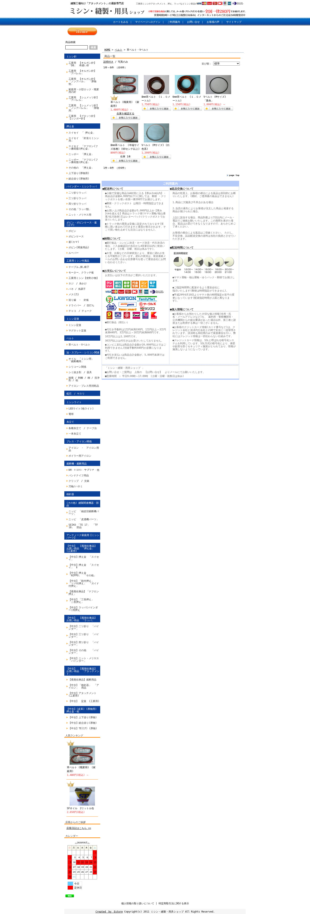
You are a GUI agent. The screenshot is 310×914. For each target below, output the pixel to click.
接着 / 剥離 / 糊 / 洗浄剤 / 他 (84, 379)
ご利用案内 (173, 21)
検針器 (70, 494)
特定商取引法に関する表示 (174, 903)
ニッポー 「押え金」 (81, 154)
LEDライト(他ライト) (81, 408)
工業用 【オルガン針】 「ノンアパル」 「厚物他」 (84, 81)
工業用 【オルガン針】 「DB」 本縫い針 (84, 64)
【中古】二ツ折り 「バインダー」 (84, 627)
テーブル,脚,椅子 (79, 267)
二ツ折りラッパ (77, 192)
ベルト (70, 338)
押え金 (70, 126)
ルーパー (74, 252)
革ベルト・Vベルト (79, 344)
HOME (107, 49)
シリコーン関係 (77, 366)
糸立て (70, 421)
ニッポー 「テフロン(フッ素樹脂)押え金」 (83, 161)
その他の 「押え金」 (81, 167)
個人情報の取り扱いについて (137, 903)
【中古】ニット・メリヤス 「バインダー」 (84, 659)
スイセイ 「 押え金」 (82, 132)
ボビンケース (76, 236)
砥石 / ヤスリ (75, 393)
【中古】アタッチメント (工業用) (84, 694)
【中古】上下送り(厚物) (83, 717)
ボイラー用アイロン (80, 455)
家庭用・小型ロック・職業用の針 (84, 90)
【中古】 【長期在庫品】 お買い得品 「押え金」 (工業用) (82, 548)
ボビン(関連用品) (79, 247)
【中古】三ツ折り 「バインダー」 (84, 635)
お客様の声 (213, 21)
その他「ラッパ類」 (80, 209)
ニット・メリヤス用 (80, 214)
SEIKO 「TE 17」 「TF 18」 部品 (84, 526)
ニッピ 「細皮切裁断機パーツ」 (84, 512)
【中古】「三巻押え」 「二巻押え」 (82, 600)
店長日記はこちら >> (78, 828)
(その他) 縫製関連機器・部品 (82, 504)
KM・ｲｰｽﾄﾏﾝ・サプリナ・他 (84, 469)
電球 (71, 414)
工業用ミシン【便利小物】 (84, 278)
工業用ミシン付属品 (77, 260)
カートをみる (120, 21)
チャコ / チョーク (80, 310)
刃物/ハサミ (76, 486)
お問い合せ (193, 21)
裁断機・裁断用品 (76, 463)
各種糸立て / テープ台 (83, 428)
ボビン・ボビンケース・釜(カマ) (81, 224)
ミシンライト (74, 402)
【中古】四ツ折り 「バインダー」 (84, 643)
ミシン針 (71, 56)
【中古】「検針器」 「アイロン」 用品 (84, 686)
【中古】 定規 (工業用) (84, 701)
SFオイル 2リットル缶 (80, 808)
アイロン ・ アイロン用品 (84, 449)
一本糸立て (75, 433)
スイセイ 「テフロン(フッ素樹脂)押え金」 (83, 147)
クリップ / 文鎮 (79, 480)
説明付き (108, 61)
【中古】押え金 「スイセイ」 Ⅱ (84, 566)
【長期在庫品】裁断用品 (82, 679)
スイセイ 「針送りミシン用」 (84, 139)
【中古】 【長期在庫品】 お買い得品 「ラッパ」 (82, 619)
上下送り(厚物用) (79, 173)
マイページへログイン (147, 21)
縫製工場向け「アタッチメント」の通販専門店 (97, 3)
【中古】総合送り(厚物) (83, 722)
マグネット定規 (77, 330)
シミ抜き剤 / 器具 (80, 372)
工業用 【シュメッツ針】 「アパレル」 (84, 98)
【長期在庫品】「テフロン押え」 (84, 592)
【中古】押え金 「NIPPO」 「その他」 (82, 574)
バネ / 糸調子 (77, 289)
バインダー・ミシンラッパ (81, 186)
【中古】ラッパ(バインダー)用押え (83, 609)
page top (234, 175)
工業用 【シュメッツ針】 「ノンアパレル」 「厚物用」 (84, 108)
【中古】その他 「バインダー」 (84, 651)
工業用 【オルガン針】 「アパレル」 (84, 72)
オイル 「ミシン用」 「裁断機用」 (81, 360)
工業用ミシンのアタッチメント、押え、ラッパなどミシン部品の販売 (168, 4)
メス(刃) (74, 294)
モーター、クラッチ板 (81, 272)
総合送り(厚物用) (79, 178)
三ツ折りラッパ (77, 198)
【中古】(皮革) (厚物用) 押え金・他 (81, 710)
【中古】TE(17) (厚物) (83, 728)
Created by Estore (109, 911)
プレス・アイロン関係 (79, 441)
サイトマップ (233, 21)
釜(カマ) (74, 241)
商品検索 (70, 42)
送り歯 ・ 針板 (79, 299)
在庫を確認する (125, 113)
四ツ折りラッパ (77, 203)
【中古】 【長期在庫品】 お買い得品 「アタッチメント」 (82, 671)
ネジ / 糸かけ (78, 283)
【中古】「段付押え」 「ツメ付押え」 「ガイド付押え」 (84, 583)
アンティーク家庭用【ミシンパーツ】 (82, 536)
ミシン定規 (72, 318)
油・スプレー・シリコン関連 (82, 352)
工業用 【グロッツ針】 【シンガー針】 (84, 117)
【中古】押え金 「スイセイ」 (84, 558)
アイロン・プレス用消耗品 (84, 385)
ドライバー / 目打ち (81, 305)
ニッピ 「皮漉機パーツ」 (84, 519)
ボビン (72, 231)
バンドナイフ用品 (79, 475)
